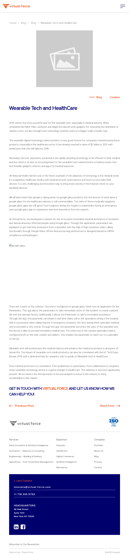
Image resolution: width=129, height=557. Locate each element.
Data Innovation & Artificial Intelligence (28, 445)
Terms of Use (14, 552)
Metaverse (61, 467)
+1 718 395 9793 (24, 494)
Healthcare (61, 451)
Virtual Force (55, 388)
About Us (98, 451)
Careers (98, 467)
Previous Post (24, 406)
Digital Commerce (65, 456)
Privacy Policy (27, 552)
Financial (60, 445)
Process (98, 462)
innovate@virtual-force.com (32, 487)
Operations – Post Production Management (31, 462)
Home (13, 23)
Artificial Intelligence (66, 462)
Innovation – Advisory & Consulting (26, 451)
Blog (23, 23)
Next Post (107, 406)
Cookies (115, 97)
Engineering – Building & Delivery (25, 456)
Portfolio (98, 445)
